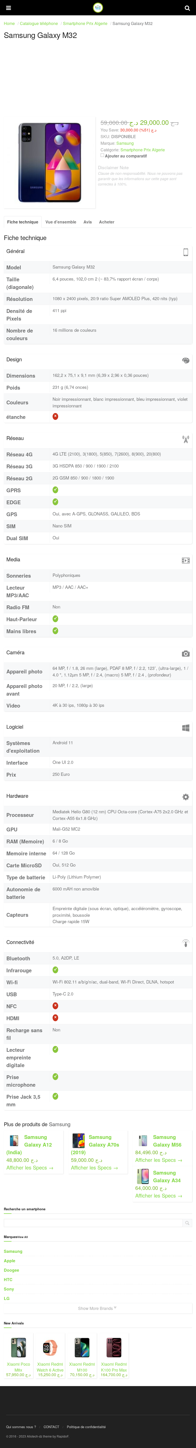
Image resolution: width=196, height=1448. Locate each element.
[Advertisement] (98, 81)
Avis (87, 222)
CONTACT (51, 1426)
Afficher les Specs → (30, 1167)
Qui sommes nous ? (21, 1426)
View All (22, 1237)
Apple (9, 1261)
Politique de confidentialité (86, 1426)
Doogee (11, 1270)
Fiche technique (22, 222)
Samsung (59, 1124)
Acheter (106, 222)
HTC (8, 1279)
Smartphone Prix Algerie (142, 150)
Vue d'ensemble (60, 222)
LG (6, 1298)
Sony (9, 1289)
